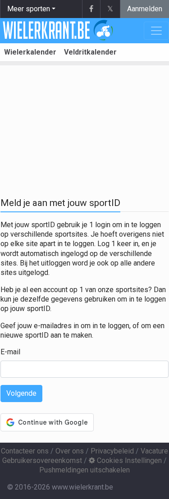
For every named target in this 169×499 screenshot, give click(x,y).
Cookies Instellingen (128, 460)
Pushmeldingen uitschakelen (84, 470)
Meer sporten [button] (28, 9)
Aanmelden (144, 9)
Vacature (154, 451)
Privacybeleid (112, 451)
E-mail (10, 352)
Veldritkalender (90, 52)
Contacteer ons (25, 451)
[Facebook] (91, 9)
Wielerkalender (30, 52)
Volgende (21, 393)
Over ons (69, 451)
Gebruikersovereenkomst (42, 460)
